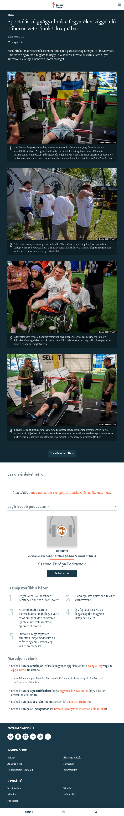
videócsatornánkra (78, 702)
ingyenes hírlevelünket (73, 691)
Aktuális (11, 794)
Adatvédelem (14, 764)
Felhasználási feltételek (20, 770)
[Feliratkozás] (48, 736)
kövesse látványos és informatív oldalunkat (79, 709)
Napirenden (14, 788)
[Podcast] (40, 736)
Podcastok (12, 801)
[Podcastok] (63, 812)
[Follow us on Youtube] (10, 736)
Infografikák (70, 794)
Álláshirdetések (72, 758)
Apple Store (18, 670)
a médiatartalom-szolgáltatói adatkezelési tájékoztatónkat (69, 493)
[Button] (15, 43)
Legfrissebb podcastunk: (29, 507)
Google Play (95, 666)
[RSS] (33, 736)
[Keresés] (96, 812)
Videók (67, 788)
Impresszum (70, 770)
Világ (10, 15)
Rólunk (11, 758)
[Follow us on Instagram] (25, 736)
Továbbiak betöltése (62, 453)
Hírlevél (29, 812)
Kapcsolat (68, 764)
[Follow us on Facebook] (18, 736)
